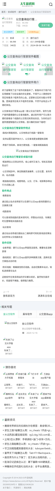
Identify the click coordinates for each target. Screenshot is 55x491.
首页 (3, 11)
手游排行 (17, 487)
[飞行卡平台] (33, 377)
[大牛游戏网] (27, 6)
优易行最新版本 (23, 384)
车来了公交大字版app (14, 350)
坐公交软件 (8, 32)
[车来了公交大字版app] (9, 343)
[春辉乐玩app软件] (9, 397)
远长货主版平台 (24, 404)
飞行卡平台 (34, 384)
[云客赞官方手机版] (9, 377)
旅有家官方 (9, 295)
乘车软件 (20, 32)
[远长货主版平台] (21, 397)
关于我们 (6, 487)
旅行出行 (22, 11)
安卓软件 (12, 11)
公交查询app (33, 32)
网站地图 (28, 487)
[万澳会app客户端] (45, 377)
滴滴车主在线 (45, 295)
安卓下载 (46, 25)
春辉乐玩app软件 (12, 404)
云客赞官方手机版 (12, 384)
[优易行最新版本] (21, 377)
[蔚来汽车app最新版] (45, 397)
